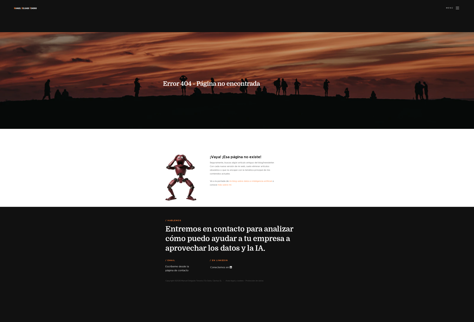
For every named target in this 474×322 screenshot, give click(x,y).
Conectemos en (220, 267)
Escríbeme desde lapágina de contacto (177, 268)
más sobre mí (224, 185)
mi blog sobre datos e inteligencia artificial (250, 181)
